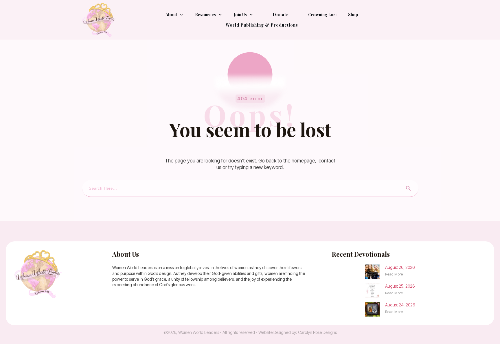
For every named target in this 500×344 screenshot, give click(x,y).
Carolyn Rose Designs (317, 332)
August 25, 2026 (400, 286)
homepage (303, 161)
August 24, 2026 (400, 304)
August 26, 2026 (400, 267)
